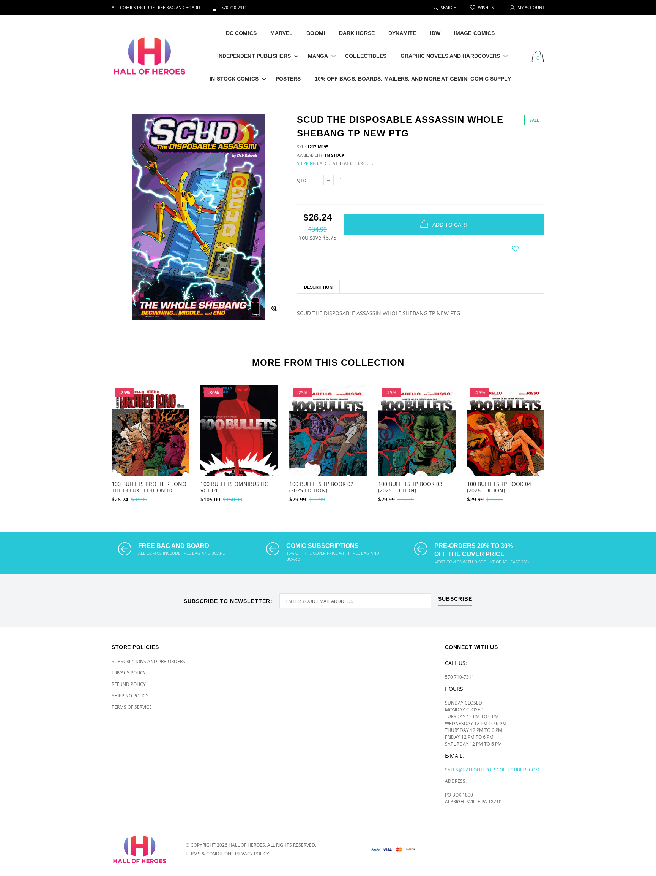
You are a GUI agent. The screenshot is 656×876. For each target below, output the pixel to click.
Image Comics (474, 33)
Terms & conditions (210, 854)
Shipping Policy (130, 695)
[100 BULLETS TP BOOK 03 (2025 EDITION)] (417, 444)
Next (560, 440)
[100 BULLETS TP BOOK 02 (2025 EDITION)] (328, 444)
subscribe (455, 599)
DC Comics (241, 33)
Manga (318, 56)
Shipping (306, 163)
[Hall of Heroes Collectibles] (143, 849)
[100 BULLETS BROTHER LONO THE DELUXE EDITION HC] (150, 444)
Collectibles (365, 56)
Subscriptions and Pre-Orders (148, 661)
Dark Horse (357, 33)
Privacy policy (252, 854)
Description (318, 287)
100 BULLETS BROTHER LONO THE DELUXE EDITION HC (149, 487)
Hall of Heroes (247, 845)
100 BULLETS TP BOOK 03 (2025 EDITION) (410, 487)
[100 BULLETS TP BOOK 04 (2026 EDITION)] (505, 444)
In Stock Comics (234, 79)
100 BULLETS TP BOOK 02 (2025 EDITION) (321, 487)
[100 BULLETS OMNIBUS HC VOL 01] (239, 442)
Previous (95, 440)
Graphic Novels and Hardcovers (450, 56)
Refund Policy (129, 684)
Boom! (315, 33)
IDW (435, 33)
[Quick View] (178, 409)
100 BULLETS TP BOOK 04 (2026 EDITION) (499, 487)
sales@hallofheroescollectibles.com (492, 769)
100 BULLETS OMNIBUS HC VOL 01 (234, 487)
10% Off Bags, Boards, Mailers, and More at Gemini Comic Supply (413, 79)
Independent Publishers (254, 56)
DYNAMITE (402, 33)
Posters (288, 79)
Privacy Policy (129, 673)
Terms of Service (132, 707)
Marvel (281, 33)
